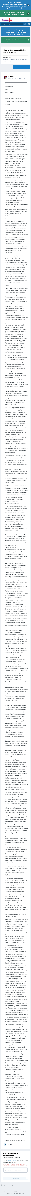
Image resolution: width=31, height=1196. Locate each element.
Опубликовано (17, 78)
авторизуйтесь (12, 1160)
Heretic (8, 57)
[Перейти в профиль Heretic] (5, 77)
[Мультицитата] (5, 1144)
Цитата (10, 1144)
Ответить (22, 67)
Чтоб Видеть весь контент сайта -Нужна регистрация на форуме (14, 13)
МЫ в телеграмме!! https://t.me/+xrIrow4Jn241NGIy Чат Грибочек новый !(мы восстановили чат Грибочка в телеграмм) (14, 5)
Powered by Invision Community (15, 1193)
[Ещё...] (27, 75)
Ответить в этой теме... (13, 1170)
